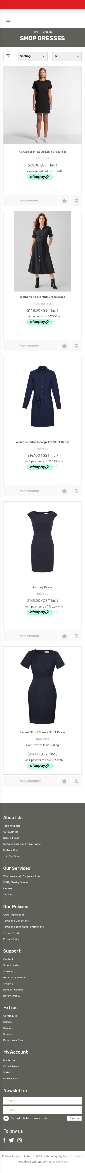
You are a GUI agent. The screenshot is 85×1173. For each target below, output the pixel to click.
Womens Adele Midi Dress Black (42, 297)
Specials (7, 1028)
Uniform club (10, 1078)
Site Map (8, 971)
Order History (11, 1066)
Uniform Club (10, 850)
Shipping (8, 984)
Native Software (57, 1162)
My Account (10, 1060)
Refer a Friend (11, 838)
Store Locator (11, 965)
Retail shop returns (14, 977)
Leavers (7, 888)
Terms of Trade (11, 933)
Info (55, 176)
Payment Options (13, 990)
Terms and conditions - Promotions (23, 927)
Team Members (11, 826)
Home (35, 32)
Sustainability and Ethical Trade (22, 844)
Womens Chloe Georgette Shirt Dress (42, 442)
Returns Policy (11, 996)
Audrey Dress (42, 587)
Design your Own (13, 1040)
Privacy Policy (11, 939)
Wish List (8, 1072)
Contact (8, 959)
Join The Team (11, 856)
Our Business (10, 832)
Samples (7, 1022)
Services (7, 894)
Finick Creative (72, 1156)
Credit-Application (14, 915)
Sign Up (74, 1118)
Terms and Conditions (16, 921)
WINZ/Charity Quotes (15, 882)
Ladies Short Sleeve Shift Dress (42, 732)
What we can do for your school (21, 876)
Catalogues (10, 1016)
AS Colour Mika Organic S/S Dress (42, 152)
